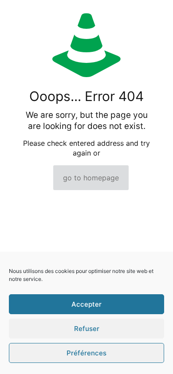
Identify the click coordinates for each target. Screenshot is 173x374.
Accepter (86, 304)
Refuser (86, 328)
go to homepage (91, 177)
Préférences (86, 353)
